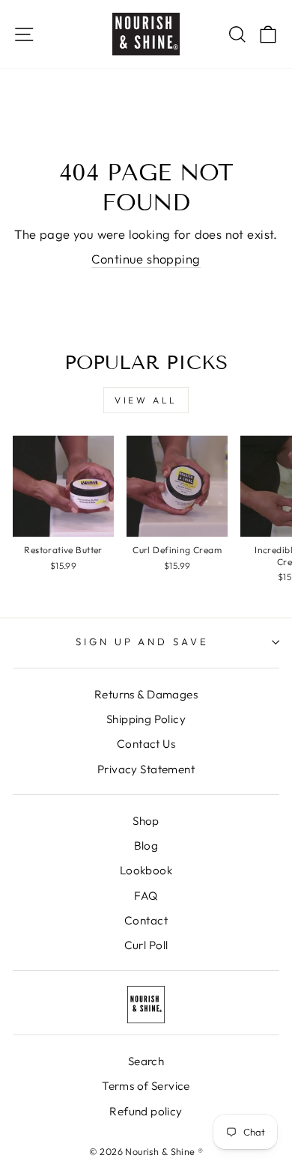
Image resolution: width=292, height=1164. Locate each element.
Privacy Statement (146, 769)
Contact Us (146, 744)
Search (146, 1061)
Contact (146, 920)
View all (146, 400)
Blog (146, 845)
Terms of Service (146, 1086)
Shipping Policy (146, 719)
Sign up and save (143, 641)
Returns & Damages (146, 694)
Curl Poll (146, 945)
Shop (146, 821)
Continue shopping (145, 258)
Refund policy (145, 1111)
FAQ (145, 896)
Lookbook (146, 870)
